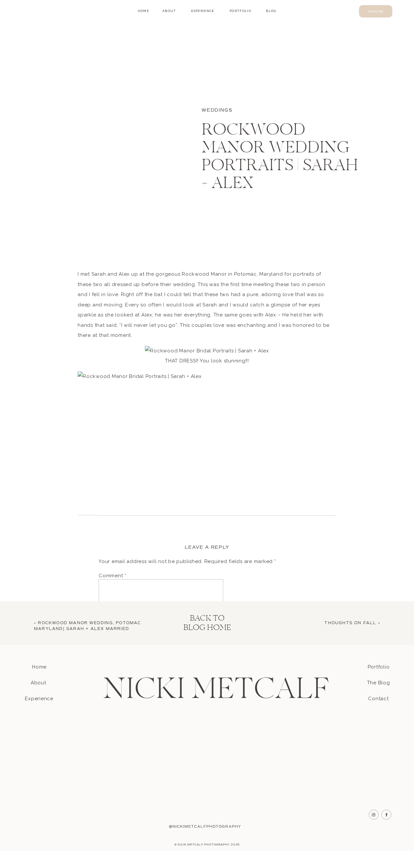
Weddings (217, 110)
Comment (112, 576)
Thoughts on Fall (350, 623)
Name (108, 674)
